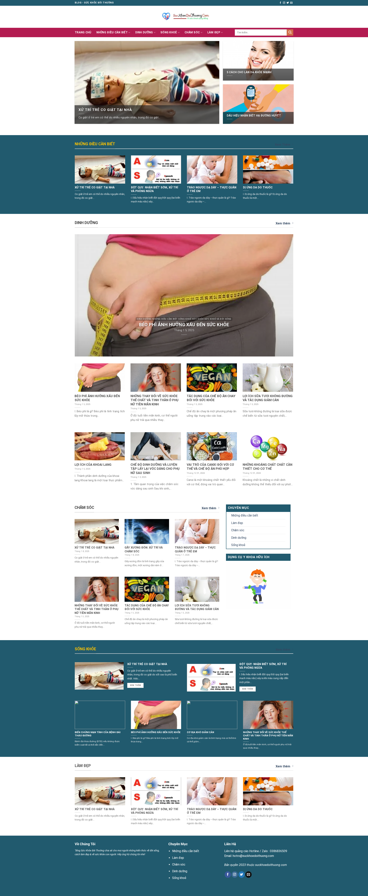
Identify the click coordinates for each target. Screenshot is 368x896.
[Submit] (290, 32)
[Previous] (69, 175)
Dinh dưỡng (144, 32)
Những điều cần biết (112, 32)
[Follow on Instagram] (284, 3)
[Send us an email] (291, 3)
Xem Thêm (282, 144)
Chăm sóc (192, 32)
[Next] (298, 175)
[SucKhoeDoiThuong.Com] (184, 16)
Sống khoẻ (168, 32)
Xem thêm (283, 223)
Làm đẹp (213, 32)
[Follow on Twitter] (288, 3)
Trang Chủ (83, 32)
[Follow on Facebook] (280, 3)
